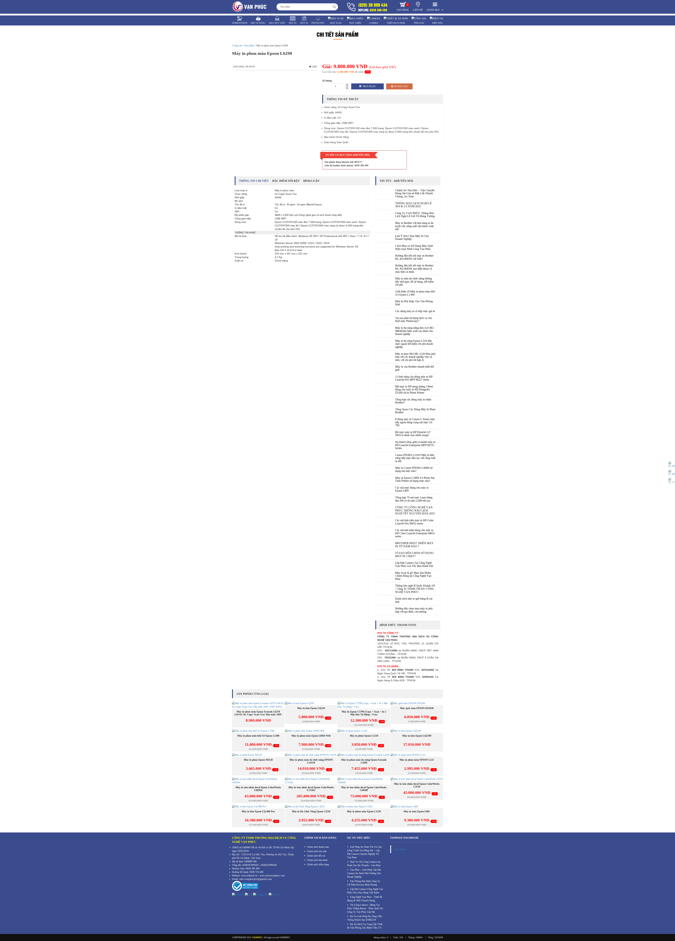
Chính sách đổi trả (316, 855)
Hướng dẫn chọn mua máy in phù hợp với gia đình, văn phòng (414, 610)
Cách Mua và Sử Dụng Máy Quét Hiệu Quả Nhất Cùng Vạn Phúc (414, 247)
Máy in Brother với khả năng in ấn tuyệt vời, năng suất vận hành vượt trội (414, 226)
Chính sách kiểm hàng (318, 864)
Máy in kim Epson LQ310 (311, 708)
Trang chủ (237, 45)
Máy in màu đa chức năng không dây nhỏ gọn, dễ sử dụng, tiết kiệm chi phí (414, 281)
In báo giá (400, 86)
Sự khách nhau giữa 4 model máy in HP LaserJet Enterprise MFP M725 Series (415, 445)
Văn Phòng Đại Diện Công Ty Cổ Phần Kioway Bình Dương (363, 883)
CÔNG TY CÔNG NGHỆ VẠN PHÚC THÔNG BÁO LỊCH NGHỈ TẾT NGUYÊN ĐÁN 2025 (415, 510)
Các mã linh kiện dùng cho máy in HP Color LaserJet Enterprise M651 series (415, 533)
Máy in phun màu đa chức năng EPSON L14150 (311, 761)
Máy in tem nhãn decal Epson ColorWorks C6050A (258, 788)
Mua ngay (369, 86)
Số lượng (327, 80)
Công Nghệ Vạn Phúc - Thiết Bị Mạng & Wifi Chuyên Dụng (364, 899)
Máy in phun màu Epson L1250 (364, 811)
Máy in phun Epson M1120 (258, 760)
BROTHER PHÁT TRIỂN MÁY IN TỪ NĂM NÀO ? (414, 545)
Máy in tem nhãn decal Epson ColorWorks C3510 (416, 785)
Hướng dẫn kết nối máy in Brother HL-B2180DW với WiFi (414, 257)
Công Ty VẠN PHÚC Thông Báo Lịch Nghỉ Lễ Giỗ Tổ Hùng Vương (415, 215)
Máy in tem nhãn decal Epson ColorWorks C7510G (311, 788)
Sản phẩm (249, 45)
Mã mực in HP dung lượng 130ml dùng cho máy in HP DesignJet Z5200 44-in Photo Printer (414, 389)
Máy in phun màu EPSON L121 (417, 760)
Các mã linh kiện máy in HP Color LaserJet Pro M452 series (414, 522)
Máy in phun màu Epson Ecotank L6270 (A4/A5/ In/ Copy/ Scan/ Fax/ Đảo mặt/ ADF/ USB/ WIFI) (258, 714)
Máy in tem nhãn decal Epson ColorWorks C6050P (364, 788)
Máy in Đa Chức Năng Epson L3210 (311, 811)
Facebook (401, 849)
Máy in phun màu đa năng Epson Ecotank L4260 (364, 761)
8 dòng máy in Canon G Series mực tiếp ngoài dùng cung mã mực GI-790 (415, 422)
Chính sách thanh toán (318, 847)
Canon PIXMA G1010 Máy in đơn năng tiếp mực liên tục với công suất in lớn (415, 458)
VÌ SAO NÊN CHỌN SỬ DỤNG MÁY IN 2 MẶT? (414, 554)
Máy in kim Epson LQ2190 (416, 735)
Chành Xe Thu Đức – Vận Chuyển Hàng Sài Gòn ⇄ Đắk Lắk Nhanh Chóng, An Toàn (415, 193)
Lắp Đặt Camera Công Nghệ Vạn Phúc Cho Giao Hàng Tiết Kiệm (365, 891)
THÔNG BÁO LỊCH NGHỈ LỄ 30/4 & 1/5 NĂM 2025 (413, 205)
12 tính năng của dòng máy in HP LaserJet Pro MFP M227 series (413, 378)
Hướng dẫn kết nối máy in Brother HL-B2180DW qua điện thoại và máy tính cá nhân (414, 268)
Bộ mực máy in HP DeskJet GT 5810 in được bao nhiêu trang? (413, 434)
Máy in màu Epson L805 (417, 811)
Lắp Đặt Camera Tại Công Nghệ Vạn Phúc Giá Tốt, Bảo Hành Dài (414, 564)
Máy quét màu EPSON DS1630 (416, 708)
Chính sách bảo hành (317, 860)
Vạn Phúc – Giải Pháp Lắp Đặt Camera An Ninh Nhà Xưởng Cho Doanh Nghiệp (364, 873)
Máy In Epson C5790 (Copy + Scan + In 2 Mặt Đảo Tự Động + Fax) (364, 713)
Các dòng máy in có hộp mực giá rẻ (415, 311)
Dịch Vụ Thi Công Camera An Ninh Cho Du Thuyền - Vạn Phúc (364, 864)
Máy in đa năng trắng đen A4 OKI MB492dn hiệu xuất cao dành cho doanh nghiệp (414, 330)
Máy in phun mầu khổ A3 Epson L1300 (258, 735)
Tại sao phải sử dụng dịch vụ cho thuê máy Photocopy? (413, 319)
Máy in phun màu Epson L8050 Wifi (311, 735)
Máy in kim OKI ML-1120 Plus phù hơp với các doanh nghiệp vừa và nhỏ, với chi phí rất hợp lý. (415, 356)
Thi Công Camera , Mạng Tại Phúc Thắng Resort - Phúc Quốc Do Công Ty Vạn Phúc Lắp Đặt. (365, 908)
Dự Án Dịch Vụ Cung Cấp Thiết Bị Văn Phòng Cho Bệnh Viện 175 (364, 926)
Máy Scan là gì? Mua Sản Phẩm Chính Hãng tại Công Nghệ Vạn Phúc (413, 575)
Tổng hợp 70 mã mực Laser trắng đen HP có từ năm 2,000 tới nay (413, 499)
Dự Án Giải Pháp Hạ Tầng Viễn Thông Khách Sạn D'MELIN (364, 918)
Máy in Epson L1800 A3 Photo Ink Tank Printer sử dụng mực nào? (415, 479)
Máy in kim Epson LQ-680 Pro (258, 811)
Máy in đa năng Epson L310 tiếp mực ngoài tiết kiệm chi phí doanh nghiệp (414, 343)
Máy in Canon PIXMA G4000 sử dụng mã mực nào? (414, 469)
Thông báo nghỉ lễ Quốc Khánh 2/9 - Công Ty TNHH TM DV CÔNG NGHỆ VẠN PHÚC (415, 588)
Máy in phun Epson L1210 (364, 735)
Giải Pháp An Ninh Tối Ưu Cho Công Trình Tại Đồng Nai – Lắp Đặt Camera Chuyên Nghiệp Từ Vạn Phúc (364, 852)
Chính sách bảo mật (316, 851)
